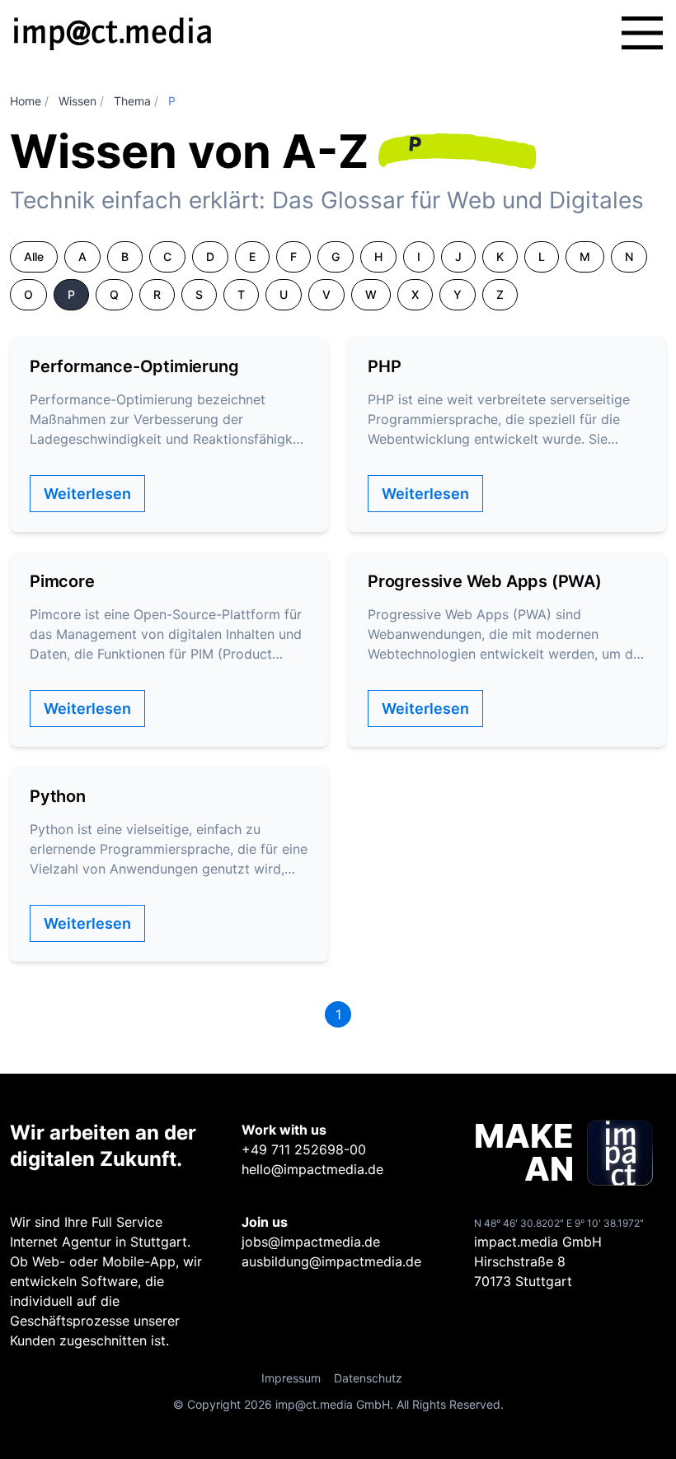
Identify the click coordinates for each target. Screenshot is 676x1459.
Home (25, 101)
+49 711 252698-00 (304, 1149)
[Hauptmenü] (642, 32)
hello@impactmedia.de (312, 1169)
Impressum (291, 1378)
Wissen (77, 101)
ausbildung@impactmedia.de (331, 1261)
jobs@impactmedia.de (311, 1241)
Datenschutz (368, 1378)
